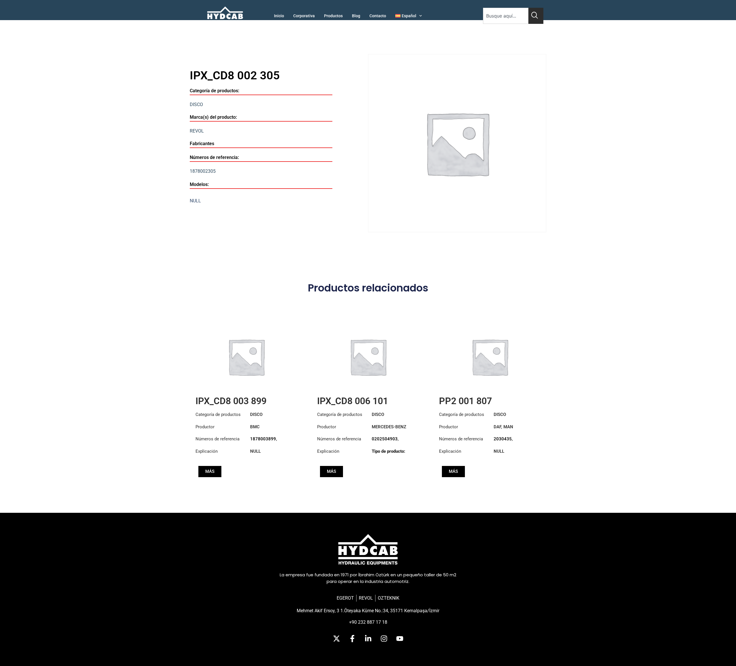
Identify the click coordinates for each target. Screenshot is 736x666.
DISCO (196, 104)
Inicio (279, 16)
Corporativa (304, 16)
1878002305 (203, 171)
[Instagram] (384, 639)
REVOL (197, 131)
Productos (333, 16)
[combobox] (505, 16)
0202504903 (385, 439)
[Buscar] (535, 16)
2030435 (503, 439)
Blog (356, 16)
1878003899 (263, 439)
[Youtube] (399, 639)
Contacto (377, 16)
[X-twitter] (336, 639)
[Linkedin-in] (368, 639)
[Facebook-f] (352, 639)
